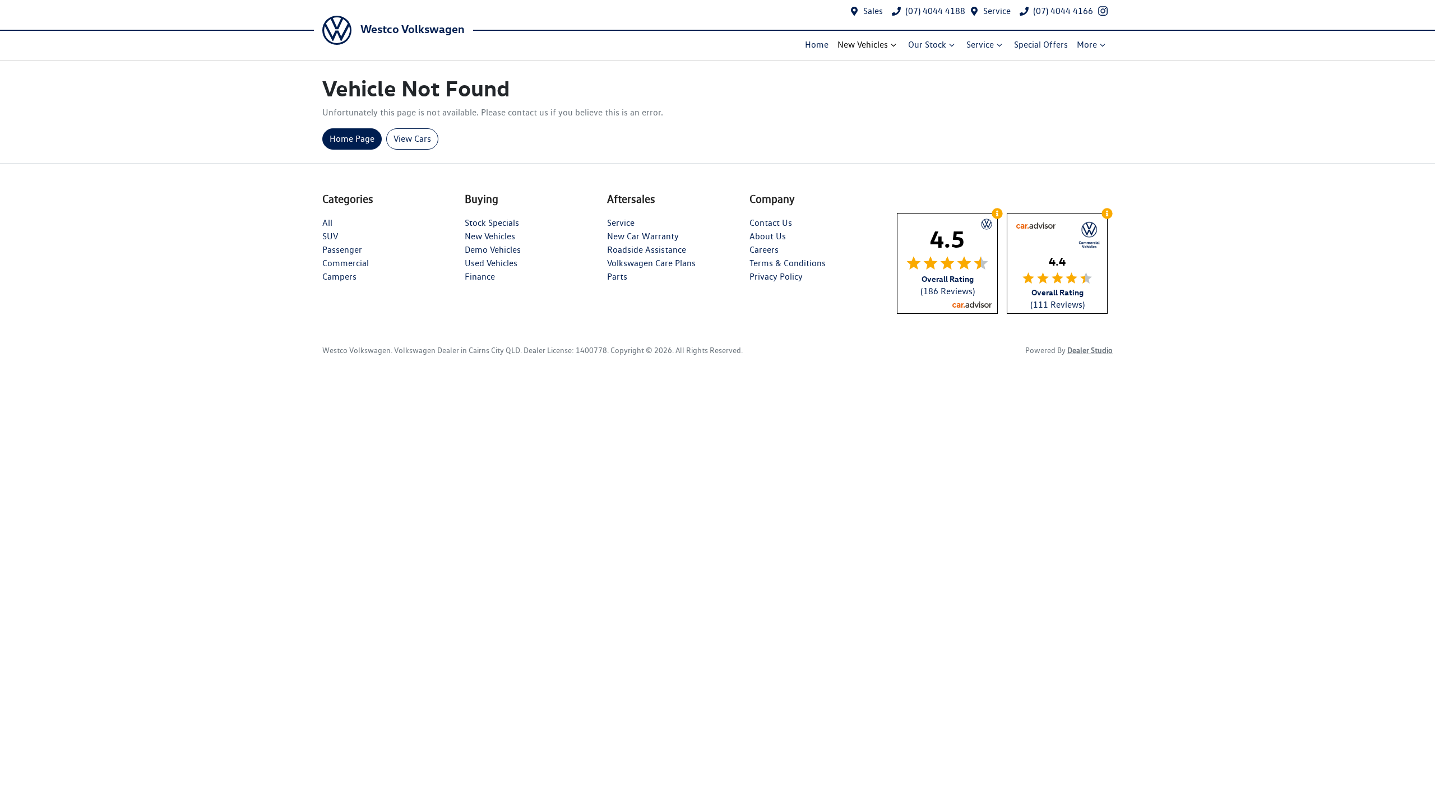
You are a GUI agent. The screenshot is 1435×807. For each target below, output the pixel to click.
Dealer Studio (1090, 350)
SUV (330, 236)
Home (816, 44)
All (327, 222)
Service (997, 11)
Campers (339, 276)
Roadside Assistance (646, 249)
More (1087, 44)
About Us (767, 236)
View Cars (412, 138)
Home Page (352, 138)
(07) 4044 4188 (935, 11)
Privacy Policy (776, 276)
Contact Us (770, 222)
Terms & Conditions (787, 263)
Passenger (342, 249)
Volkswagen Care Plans (651, 263)
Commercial (345, 263)
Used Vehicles (491, 263)
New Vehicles (862, 44)
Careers (764, 249)
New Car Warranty (643, 236)
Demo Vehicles (493, 249)
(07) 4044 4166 (1063, 11)
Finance (480, 276)
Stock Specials (492, 222)
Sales (873, 11)
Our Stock (927, 44)
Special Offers (1041, 44)
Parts (617, 276)
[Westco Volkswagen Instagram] (1105, 11)
